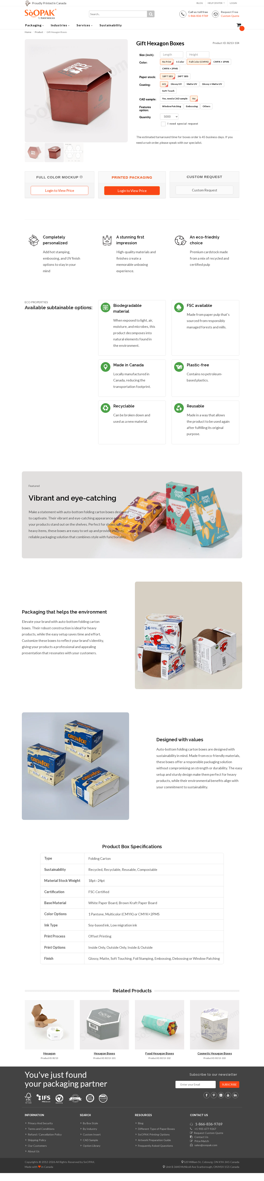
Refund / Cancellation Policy (45, 1134)
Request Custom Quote (208, 1133)
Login (233, 3)
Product (39, 32)
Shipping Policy (37, 1140)
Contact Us (200, 1137)
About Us (33, 1151)
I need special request (183, 123)
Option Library (91, 1145)
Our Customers (37, 1145)
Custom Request (204, 190)
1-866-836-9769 (208, 1124)
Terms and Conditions (41, 1128)
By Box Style (90, 1123)
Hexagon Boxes (104, 1053)
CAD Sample (90, 1140)
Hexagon (49, 1053)
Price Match (201, 1141)
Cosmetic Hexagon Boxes (215, 1053)
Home (28, 32)
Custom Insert (92, 1134)
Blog (200, 3)
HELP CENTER (215, 3)
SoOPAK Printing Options (154, 1134)
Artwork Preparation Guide (154, 1140)
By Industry (90, 1128)
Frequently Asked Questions (155, 1145)
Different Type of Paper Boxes (156, 1128)
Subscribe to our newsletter (213, 1074)
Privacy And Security (40, 1123)
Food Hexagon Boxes (159, 1053)
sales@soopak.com (205, 1145)
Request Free (230, 13)
